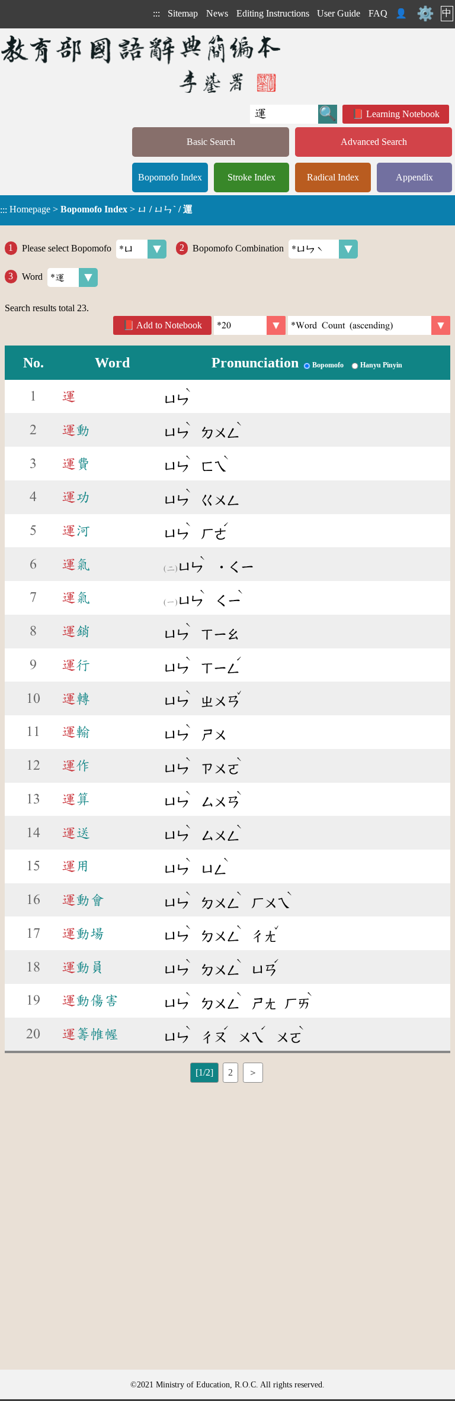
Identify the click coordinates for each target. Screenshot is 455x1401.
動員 (83, 967)
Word (32, 276)
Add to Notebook (169, 325)
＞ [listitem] (253, 1072)
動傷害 (90, 1000)
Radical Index (333, 177)
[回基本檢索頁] (142, 63)
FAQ (378, 13)
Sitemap (183, 13)
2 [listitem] (230, 1072)
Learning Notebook (403, 114)
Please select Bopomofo (66, 248)
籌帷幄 (90, 1034)
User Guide (338, 13)
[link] (369, 325)
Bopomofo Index (170, 177)
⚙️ (425, 13)
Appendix (414, 177)
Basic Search (211, 142)
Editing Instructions (272, 13)
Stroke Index (251, 177)
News (217, 13)
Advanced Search (374, 142)
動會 (83, 900)
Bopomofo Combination (238, 248)
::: (156, 13)
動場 (83, 934)
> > (96, 209)
